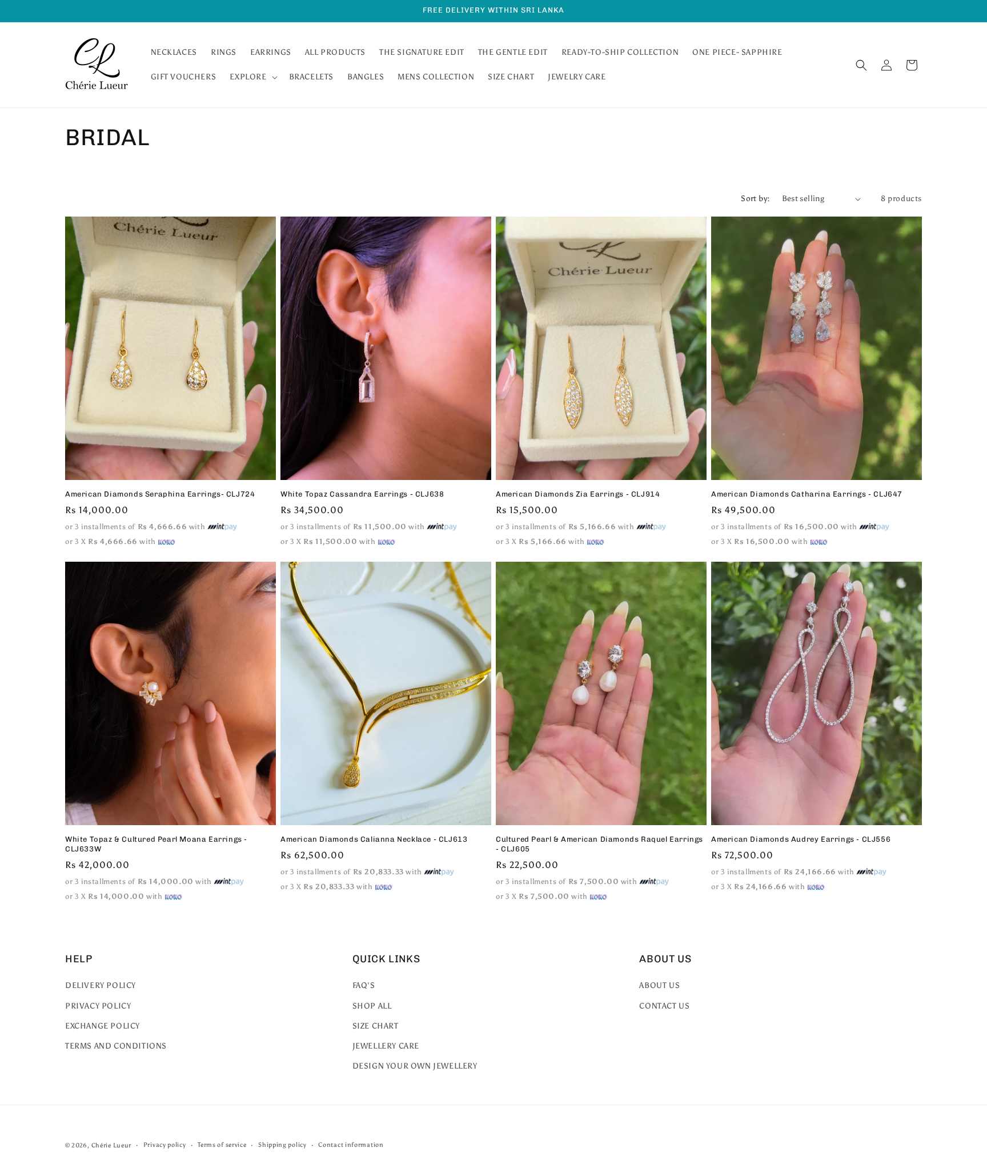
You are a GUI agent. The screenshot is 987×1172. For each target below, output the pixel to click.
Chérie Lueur (111, 1145)
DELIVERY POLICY (100, 985)
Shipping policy (282, 1145)
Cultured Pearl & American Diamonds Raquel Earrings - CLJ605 (599, 844)
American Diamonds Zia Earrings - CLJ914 (578, 494)
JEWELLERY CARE (385, 1046)
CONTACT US (664, 1006)
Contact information (350, 1145)
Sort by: (755, 198)
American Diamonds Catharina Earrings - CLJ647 (806, 494)
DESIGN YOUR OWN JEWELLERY (415, 1066)
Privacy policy (164, 1145)
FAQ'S (363, 985)
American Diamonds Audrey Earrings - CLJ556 (800, 839)
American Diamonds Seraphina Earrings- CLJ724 (160, 494)
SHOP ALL (372, 1006)
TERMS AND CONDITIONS (116, 1046)
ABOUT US (659, 985)
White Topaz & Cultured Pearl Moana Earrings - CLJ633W (156, 844)
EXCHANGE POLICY (102, 1026)
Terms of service (222, 1145)
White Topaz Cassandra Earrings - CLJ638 (362, 494)
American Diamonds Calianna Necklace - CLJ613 (373, 839)
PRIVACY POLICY (98, 1006)
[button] (252, 77)
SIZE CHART (375, 1026)
